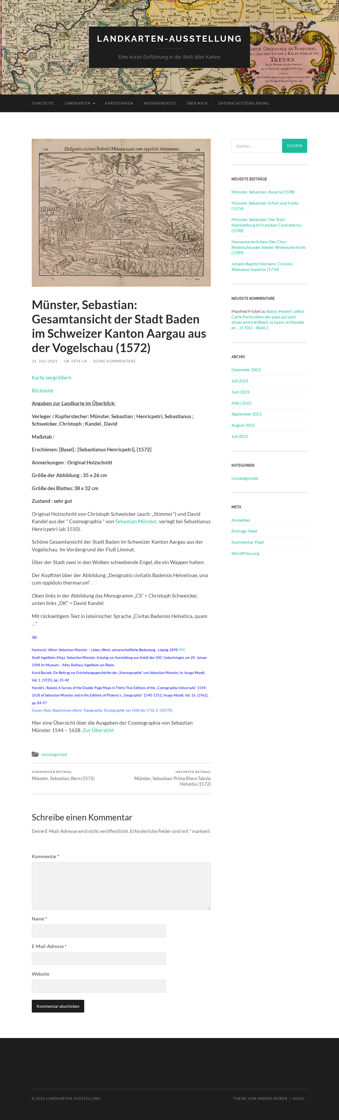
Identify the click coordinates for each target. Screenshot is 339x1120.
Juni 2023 (240, 391)
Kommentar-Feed (247, 541)
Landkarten (78, 103)
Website (40, 974)
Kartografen (119, 103)
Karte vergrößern (52, 377)
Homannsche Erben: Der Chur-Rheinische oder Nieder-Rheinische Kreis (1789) (268, 247)
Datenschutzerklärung (243, 103)
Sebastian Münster (136, 521)
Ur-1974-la (75, 361)
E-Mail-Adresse (49, 946)
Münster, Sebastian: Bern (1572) (63, 775)
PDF (182, 650)
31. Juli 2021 (44, 361)
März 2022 (241, 402)
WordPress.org (245, 553)
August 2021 (243, 424)
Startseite (43, 103)
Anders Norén (272, 1098)
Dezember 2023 (246, 369)
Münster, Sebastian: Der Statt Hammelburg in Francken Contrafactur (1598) (266, 225)
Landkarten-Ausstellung (169, 39)
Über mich (197, 103)
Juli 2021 (239, 436)
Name (39, 919)
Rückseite (42, 390)
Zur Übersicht (98, 730)
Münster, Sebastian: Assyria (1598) (263, 191)
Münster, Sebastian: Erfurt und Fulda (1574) (264, 205)
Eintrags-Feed (244, 530)
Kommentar (45, 856)
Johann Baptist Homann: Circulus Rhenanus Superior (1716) (262, 266)
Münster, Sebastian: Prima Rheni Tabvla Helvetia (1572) (172, 778)
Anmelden (240, 519)
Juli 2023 (239, 380)
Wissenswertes (160, 103)
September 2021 (246, 413)
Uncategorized (54, 754)
